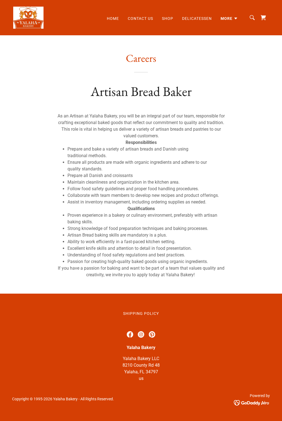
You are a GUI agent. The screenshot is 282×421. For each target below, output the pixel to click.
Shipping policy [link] (141, 313)
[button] (229, 18)
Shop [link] (167, 18)
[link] (28, 17)
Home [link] (113, 18)
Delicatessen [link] (197, 18)
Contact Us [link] (140, 18)
